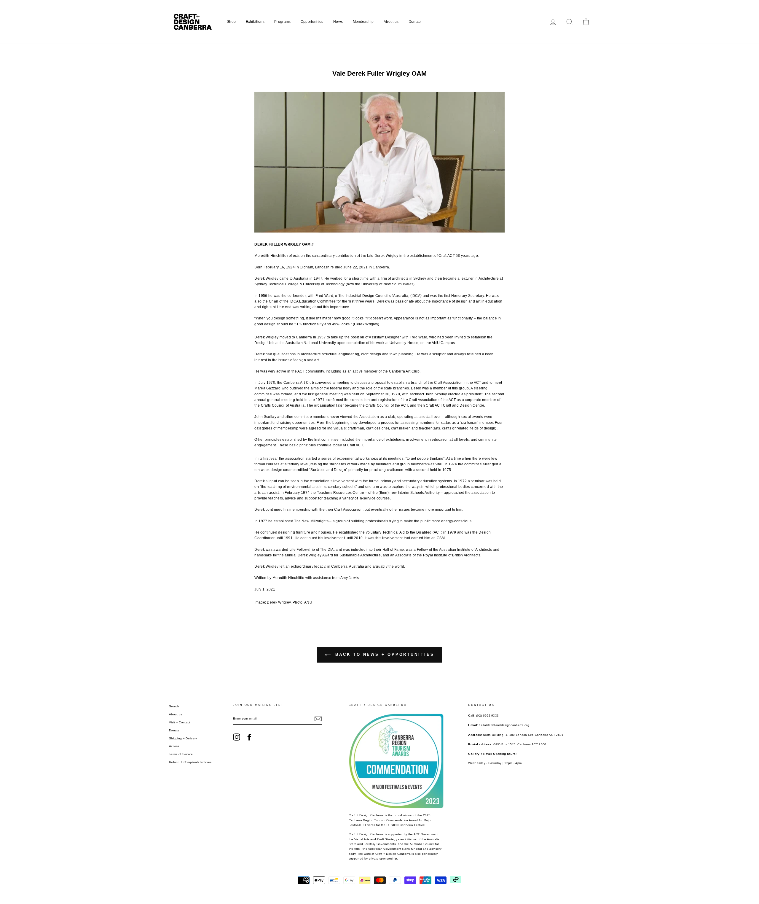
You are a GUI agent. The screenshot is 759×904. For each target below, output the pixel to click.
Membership (363, 22)
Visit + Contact (179, 722)
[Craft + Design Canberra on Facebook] (249, 737)
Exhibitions (255, 22)
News (338, 22)
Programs (282, 22)
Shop (231, 22)
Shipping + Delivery (183, 738)
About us (391, 22)
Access (174, 746)
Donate (415, 22)
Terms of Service (181, 754)
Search (174, 706)
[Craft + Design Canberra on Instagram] (236, 737)
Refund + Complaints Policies (190, 762)
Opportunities (312, 22)
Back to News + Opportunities (383, 654)
